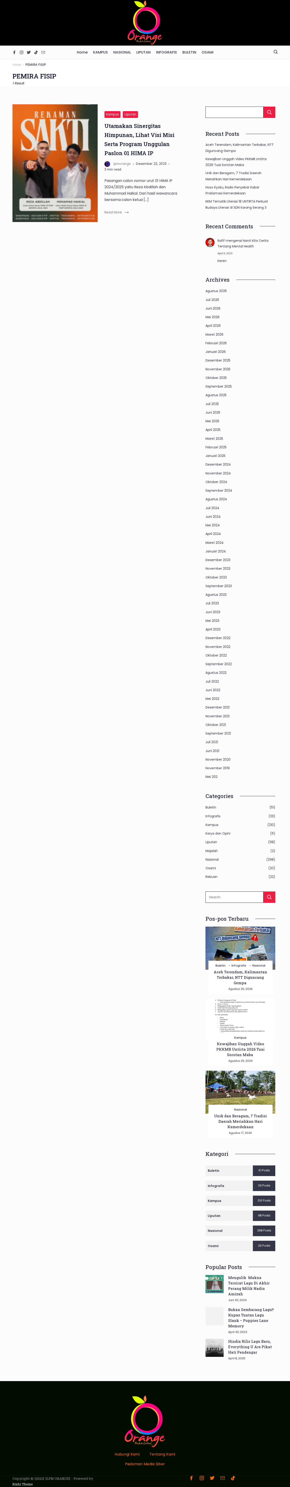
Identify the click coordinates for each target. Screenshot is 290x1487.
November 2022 (217, 647)
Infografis (212, 816)
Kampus (112, 114)
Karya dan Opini (217, 833)
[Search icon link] (276, 52)
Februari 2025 (216, 447)
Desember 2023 (217, 560)
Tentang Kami (162, 1454)
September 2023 (218, 586)
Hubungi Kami (127, 1454)
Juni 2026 (212, 308)
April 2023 (212, 629)
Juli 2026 (212, 300)
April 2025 (212, 429)
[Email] (43, 52)
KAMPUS (100, 52)
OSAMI (207, 52)
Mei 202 (211, 776)
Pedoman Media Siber (145, 1464)
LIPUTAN (143, 52)
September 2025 (218, 386)
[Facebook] (14, 52)
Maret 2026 (214, 334)
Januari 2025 (215, 456)
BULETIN (189, 52)
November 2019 (217, 768)
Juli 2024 (212, 508)
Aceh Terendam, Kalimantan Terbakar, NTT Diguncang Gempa (240, 977)
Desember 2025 (217, 360)
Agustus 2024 (216, 499)
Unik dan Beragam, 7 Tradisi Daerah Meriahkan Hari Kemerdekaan (240, 1121)
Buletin (210, 807)
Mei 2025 (212, 421)
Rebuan (211, 876)
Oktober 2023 (216, 577)
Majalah (211, 851)
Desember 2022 (217, 638)
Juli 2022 (212, 681)
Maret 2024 (214, 542)
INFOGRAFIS (166, 52)
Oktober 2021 (215, 725)
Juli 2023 (212, 603)
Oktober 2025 (216, 378)
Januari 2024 (215, 551)
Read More (113, 212)
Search (269, 897)
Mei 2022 (212, 698)
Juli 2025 (212, 404)
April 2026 (213, 325)
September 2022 (218, 664)
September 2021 (218, 733)
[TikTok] (36, 52)
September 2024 (218, 490)
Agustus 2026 (216, 291)
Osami (210, 868)
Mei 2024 (212, 525)
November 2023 (217, 568)
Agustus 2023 (216, 594)
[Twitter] (29, 52)
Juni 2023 (212, 612)
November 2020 (218, 759)
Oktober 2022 (216, 655)
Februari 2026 (216, 343)
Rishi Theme (22, 1484)
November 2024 (218, 473)
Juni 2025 (212, 412)
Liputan (130, 114)
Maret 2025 (214, 438)
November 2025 (217, 369)
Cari (269, 112)
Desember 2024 (218, 464)
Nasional (212, 859)
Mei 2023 (212, 620)
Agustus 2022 (216, 672)
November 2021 (217, 716)
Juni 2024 (213, 516)
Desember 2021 (217, 707)
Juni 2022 (212, 690)
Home (82, 52)
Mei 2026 (212, 317)
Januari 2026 (215, 351)
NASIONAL (122, 52)
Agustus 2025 (216, 395)
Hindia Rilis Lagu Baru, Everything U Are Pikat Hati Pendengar (250, 1347)
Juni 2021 (212, 751)
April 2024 (213, 534)
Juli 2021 (211, 742)
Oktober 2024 (216, 482)
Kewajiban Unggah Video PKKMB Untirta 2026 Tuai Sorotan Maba (240, 1049)
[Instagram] (21, 52)
